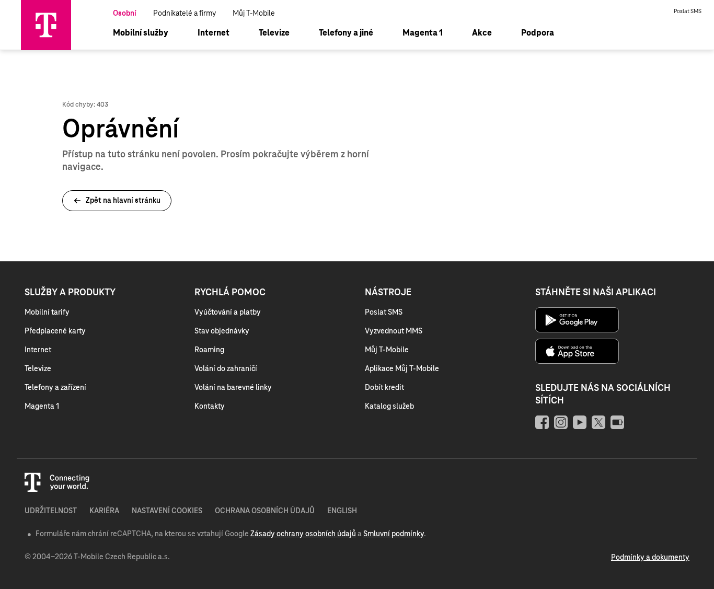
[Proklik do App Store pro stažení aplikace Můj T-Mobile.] (583, 362)
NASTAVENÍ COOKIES (167, 511)
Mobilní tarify (47, 312)
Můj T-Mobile (254, 13)
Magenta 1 (42, 406)
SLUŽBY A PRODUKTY (70, 292)
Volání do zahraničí (225, 369)
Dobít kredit (384, 388)
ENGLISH (342, 511)
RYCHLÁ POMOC (230, 292)
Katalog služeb (389, 406)
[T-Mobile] (46, 48)
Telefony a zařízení (55, 388)
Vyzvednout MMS (393, 331)
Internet (38, 350)
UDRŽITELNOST (51, 511)
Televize (38, 369)
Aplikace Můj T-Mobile (402, 369)
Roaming (209, 350)
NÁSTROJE (388, 292)
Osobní (124, 13)
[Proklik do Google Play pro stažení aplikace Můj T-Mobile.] (583, 331)
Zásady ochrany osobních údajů (303, 534)
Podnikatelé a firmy (184, 13)
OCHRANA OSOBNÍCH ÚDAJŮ (265, 511)
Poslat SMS (687, 11)
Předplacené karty (55, 331)
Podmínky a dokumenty (650, 557)
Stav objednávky (221, 331)
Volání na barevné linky (233, 388)
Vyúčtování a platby (227, 312)
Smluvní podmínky (393, 534)
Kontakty (209, 406)
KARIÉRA (104, 511)
